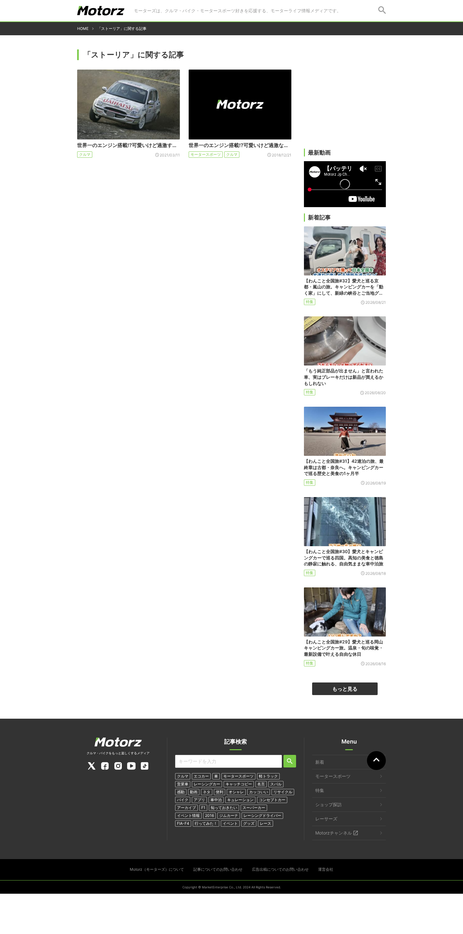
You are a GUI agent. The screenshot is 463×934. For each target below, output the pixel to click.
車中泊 (216, 799)
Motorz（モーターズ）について (157, 869)
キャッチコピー (239, 784)
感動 (181, 792)
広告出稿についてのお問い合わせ (280, 869)
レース (265, 823)
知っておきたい (224, 807)
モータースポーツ (206, 154)
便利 (219, 792)
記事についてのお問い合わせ (218, 869)
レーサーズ (326, 818)
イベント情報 (188, 815)
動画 (193, 792)
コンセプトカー (272, 799)
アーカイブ (186, 807)
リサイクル (282, 792)
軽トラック (268, 776)
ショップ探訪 (328, 804)
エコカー (201, 776)
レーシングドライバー (262, 815)
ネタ (206, 792)
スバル (276, 784)
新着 (319, 762)
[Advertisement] (345, 99)
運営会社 (325, 869)
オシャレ (236, 792)
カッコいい (258, 792)
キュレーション (240, 799)
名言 (261, 784)
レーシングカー (207, 784)
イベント (230, 823)
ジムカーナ (228, 815)
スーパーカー (254, 807)
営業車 (182, 784)
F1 (203, 807)
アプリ (199, 799)
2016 (209, 815)
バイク (182, 799)
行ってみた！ (206, 823)
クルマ (84, 154)
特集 (309, 301)
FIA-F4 (183, 823)
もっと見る (344, 689)
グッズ (248, 823)
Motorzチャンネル (333, 832)
